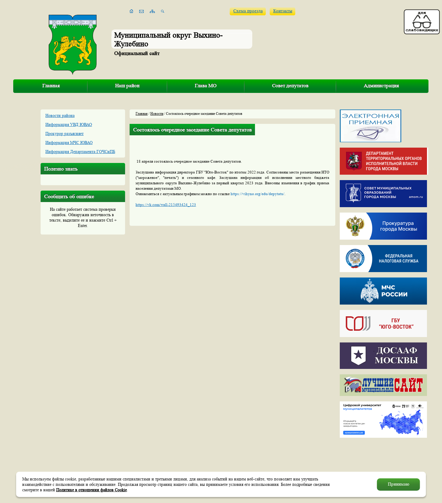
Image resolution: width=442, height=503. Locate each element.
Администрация (381, 85)
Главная (51, 85)
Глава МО (205, 85)
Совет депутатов (290, 85)
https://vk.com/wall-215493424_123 (166, 204)
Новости (156, 113)
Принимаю (398, 484)
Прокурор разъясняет (64, 133)
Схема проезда (248, 11)
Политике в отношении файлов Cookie (91, 489)
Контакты (282, 11)
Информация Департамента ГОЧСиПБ (80, 151)
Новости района (60, 115)
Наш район (127, 85)
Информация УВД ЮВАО (68, 124)
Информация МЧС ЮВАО (69, 142)
